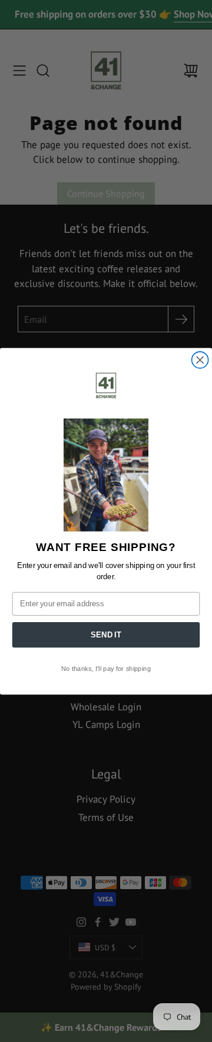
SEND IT (106, 634)
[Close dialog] (200, 360)
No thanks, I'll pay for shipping (106, 668)
